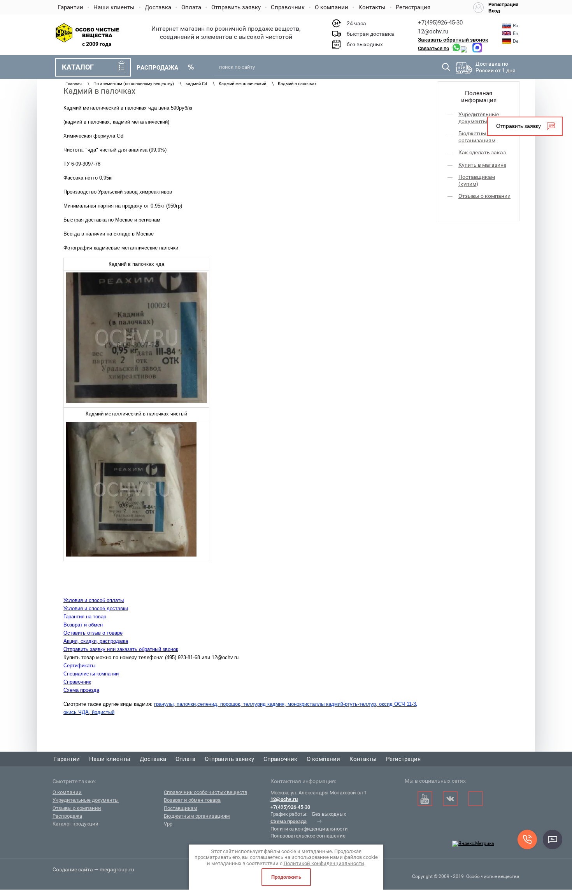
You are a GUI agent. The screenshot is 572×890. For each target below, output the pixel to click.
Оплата (191, 7)
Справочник (288, 7)
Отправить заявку (236, 7)
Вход (494, 11)
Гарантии (70, 7)
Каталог (78, 67)
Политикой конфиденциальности (324, 863)
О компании (331, 7)
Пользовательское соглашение (308, 836)
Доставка (158, 7)
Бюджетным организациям (476, 136)
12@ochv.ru (433, 31)
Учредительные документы (478, 117)
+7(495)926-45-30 (440, 22)
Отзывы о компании (484, 196)
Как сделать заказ (482, 152)
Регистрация (413, 7)
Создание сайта (73, 869)
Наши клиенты (114, 7)
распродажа (157, 67)
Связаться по (433, 48)
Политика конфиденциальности (309, 829)
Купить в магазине (482, 165)
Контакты (372, 7)
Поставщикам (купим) (476, 180)
